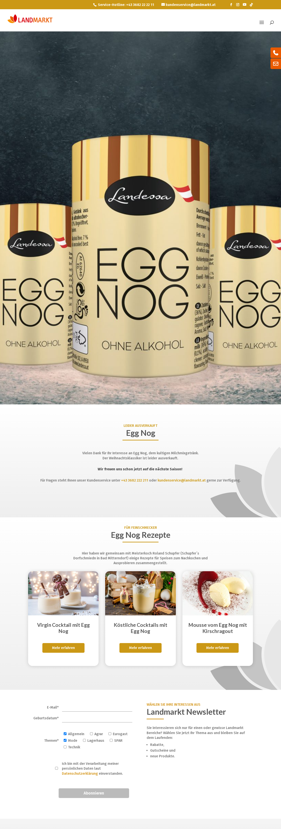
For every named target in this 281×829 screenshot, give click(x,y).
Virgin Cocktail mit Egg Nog (63, 628)
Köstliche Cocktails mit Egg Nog (140, 628)
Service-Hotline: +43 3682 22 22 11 (126, 5)
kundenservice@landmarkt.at (182, 480)
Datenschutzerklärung (80, 773)
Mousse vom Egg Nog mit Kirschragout (217, 628)
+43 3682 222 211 (134, 480)
